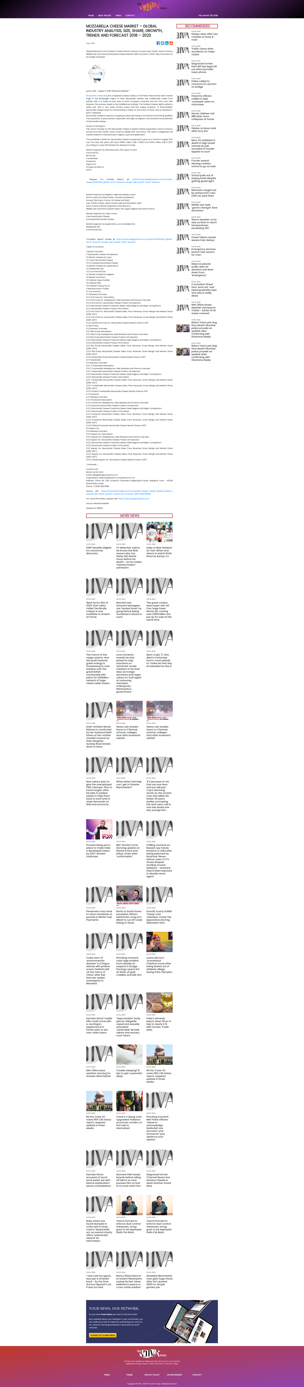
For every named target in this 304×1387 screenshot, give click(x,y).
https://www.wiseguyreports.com (133, 498)
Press (107, 1374)
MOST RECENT (104, 15)
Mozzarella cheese (95, 95)
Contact (197, 1374)
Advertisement (174, 1374)
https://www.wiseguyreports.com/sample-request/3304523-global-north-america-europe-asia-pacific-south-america (129, 181)
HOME (91, 15)
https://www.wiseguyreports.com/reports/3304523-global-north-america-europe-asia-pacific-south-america (129, 240)
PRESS (118, 15)
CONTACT (130, 15)
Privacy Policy (152, 1374)
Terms (129, 1374)
